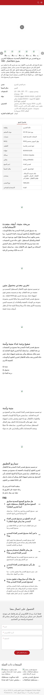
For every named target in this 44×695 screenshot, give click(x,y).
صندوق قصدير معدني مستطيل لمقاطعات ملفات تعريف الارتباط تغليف (31, 678)
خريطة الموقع (21, 693)
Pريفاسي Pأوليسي (33, 693)
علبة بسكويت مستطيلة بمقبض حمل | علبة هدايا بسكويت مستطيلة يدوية (11, 678)
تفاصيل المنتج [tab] (22, 122)
